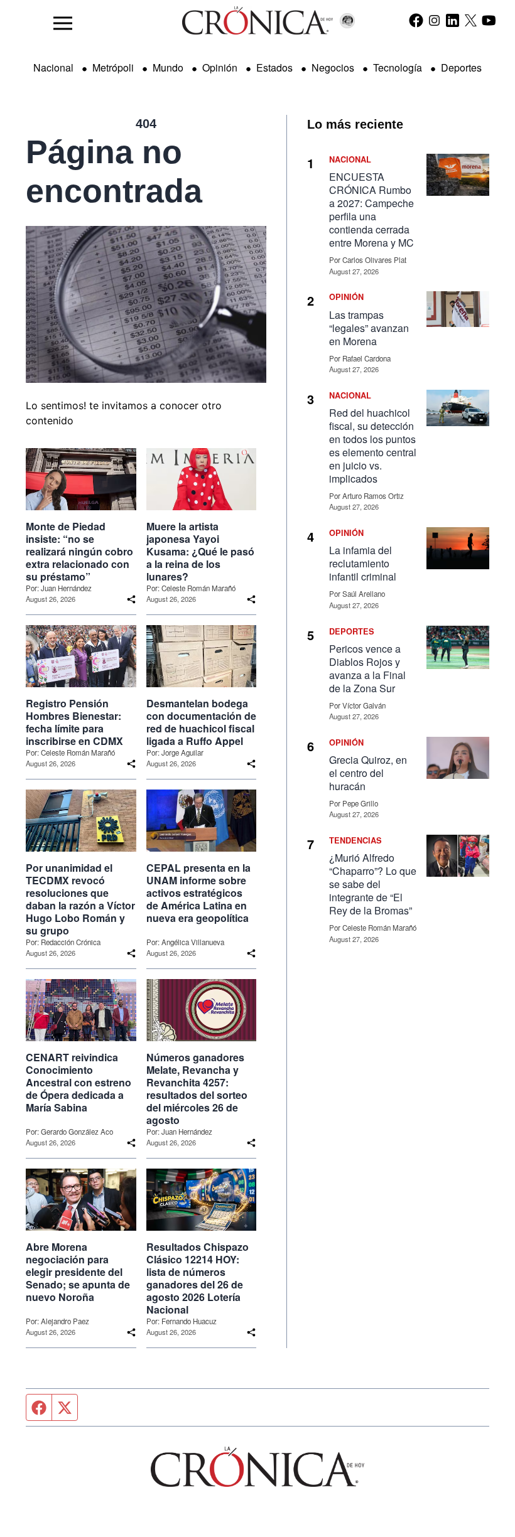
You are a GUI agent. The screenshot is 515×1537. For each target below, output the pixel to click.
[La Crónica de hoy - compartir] (131, 599)
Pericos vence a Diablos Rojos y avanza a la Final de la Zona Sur (367, 668)
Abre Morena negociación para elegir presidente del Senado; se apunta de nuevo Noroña (78, 1272)
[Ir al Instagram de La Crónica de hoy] (434, 20)
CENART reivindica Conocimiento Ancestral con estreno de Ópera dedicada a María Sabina (78, 1082)
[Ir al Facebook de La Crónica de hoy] (416, 20)
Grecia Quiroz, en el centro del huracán (368, 772)
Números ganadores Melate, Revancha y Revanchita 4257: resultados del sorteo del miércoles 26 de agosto (196, 1089)
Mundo (168, 67)
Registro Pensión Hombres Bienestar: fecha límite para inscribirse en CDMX (74, 722)
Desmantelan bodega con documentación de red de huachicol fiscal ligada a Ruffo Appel (201, 722)
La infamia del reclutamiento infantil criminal (362, 563)
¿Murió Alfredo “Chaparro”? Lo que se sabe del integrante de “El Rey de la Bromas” (372, 884)
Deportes (461, 67)
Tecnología (397, 67)
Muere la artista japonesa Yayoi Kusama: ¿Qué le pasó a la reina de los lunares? (200, 551)
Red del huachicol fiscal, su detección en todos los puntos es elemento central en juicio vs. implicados (372, 445)
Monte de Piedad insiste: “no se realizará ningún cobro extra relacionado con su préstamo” (79, 551)
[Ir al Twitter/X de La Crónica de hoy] (471, 20)
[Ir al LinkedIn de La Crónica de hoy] (452, 20)
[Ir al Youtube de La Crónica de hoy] (489, 20)
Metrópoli (113, 67)
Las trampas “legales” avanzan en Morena (369, 328)
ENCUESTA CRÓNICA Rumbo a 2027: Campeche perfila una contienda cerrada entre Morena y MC (371, 209)
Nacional (53, 67)
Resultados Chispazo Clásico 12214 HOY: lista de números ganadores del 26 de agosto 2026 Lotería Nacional (197, 1278)
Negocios (333, 67)
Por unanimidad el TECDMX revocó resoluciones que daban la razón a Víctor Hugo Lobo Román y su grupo (80, 899)
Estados (274, 67)
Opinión (219, 67)
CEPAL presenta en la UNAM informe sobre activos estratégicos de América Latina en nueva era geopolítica (198, 893)
